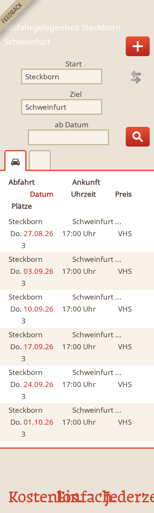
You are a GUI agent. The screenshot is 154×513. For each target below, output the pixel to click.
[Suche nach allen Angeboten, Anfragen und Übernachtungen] (138, 137)
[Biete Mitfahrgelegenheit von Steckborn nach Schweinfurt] (138, 46)
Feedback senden (20, 21)
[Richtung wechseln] (136, 77)
